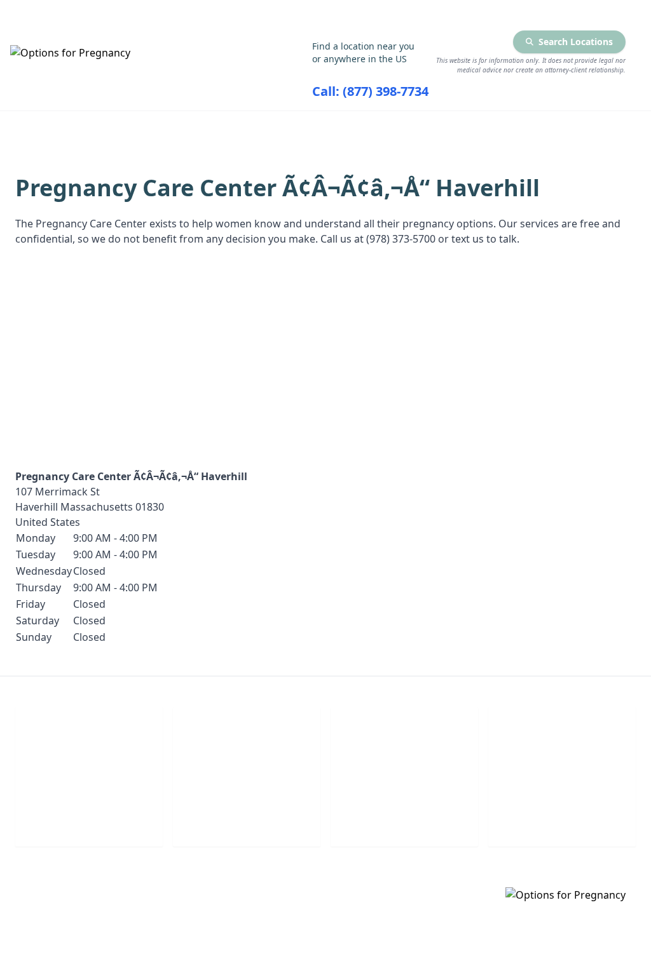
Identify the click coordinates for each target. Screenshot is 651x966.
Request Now (404, 819)
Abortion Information (297, 128)
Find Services (597, 128)
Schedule (247, 819)
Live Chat (89, 819)
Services (138, 128)
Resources (461, 128)
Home (30, 128)
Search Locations (575, 42)
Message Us (562, 819)
